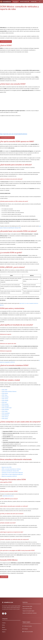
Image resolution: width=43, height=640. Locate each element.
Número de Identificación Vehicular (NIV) (10, 470)
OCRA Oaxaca (5, 418)
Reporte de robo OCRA (24, 1)
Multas (3, 625)
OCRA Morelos (5, 393)
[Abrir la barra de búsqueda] (39, 1)
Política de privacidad (28, 631)
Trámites (4, 622)
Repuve (3, 627)
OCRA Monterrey (5, 414)
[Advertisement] (20, 18)
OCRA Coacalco (5, 396)
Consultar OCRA (4, 576)
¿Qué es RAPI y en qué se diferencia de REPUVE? (12, 474)
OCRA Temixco (5, 398)
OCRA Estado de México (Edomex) (9, 391)
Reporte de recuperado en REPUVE (9, 476)
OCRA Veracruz (5, 416)
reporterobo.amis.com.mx (8, 495)
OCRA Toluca (4, 395)
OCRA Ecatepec (5, 404)
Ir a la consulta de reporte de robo (7, 137)
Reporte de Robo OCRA (27, 606)
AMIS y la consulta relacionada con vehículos (11, 469)
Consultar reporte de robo (6, 41)
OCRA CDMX (4, 389)
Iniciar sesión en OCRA (27, 608)
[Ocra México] (5, 1)
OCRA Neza (4, 402)
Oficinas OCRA (33, 1)
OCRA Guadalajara (6, 413)
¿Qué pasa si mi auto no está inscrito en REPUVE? (12, 472)
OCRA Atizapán (5, 400)
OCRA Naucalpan (5, 405)
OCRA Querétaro (5, 409)
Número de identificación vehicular (30, 613)
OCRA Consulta (16, 1)
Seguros (3, 631)
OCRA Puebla (4, 411)
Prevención (4, 629)
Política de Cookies (28, 626)
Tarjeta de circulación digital (28, 610)
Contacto (26, 628)
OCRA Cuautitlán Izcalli (6, 407)
